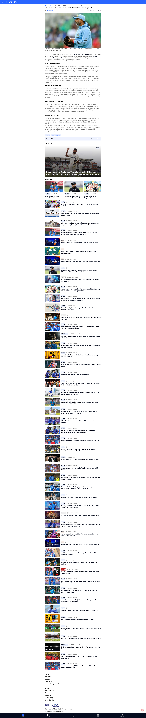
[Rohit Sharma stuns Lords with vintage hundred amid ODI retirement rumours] (52, 552)
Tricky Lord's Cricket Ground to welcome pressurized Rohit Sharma (81, 638)
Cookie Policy (49, 698)
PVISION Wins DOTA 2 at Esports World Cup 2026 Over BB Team (80, 459)
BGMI (62, 240)
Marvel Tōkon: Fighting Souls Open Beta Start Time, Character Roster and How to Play (79, 308)
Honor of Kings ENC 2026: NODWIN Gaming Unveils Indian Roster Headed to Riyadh (80, 214)
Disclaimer (48, 693)
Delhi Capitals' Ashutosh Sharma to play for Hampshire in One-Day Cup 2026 (81, 365)
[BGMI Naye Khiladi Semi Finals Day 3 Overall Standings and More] (52, 260)
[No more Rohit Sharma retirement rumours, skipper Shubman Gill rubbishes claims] (52, 477)
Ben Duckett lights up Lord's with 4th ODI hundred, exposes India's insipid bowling (79, 591)
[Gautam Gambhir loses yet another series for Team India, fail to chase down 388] (52, 571)
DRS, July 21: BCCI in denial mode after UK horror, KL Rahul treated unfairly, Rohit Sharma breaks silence (80, 299)
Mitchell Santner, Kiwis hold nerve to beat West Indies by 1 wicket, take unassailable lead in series (78, 450)
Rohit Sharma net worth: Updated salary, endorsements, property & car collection (81, 629)
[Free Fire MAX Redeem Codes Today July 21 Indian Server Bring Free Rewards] (52, 279)
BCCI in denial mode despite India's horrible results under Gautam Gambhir (80, 422)
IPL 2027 (47, 679)
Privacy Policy (49, 690)
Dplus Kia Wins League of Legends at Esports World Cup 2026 (79, 497)
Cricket (48, 135)
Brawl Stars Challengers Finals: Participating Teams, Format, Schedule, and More (79, 356)
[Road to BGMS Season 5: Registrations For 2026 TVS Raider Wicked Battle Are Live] (52, 251)
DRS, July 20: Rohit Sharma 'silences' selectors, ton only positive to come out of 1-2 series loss (80, 506)
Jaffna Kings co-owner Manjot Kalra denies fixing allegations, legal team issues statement (79, 601)
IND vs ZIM (48, 716)
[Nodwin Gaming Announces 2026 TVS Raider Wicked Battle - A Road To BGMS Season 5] (52, 534)
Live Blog (63, 569)
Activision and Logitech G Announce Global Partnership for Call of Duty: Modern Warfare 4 (80, 337)
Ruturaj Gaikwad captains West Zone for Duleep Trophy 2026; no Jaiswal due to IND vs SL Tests (80, 403)
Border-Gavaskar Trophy (81, 54)
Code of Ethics (49, 700)
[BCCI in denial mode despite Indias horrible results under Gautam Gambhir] (52, 421)
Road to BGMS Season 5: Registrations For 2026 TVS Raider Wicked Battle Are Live (79, 252)
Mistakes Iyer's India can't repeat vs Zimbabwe (75, 375)
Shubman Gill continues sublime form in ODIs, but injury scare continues (79, 563)
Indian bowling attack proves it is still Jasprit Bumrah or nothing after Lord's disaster (80, 582)
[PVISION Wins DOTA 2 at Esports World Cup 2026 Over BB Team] (52, 458)
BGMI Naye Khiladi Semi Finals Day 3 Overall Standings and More (80, 261)
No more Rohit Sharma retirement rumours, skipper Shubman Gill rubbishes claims (80, 478)
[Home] (12, 2)
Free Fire (63, 277)
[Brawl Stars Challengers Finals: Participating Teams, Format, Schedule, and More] (52, 355)
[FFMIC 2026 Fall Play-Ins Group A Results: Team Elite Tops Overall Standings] (52, 317)
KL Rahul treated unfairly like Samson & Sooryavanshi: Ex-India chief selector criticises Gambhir (80, 327)
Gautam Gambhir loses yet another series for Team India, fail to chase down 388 (80, 572)
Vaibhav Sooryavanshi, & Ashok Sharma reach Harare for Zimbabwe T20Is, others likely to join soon (78, 431)
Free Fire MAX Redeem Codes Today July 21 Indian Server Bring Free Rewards (80, 280)
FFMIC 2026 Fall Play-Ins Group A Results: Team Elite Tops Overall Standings (81, 318)
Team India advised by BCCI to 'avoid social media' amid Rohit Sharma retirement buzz (79, 667)
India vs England (56, 135)
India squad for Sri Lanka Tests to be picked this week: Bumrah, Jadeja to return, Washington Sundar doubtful (72, 173)
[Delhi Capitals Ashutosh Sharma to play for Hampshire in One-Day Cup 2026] (52, 364)
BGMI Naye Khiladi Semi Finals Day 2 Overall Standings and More (80, 544)
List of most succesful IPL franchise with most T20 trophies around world (79, 657)
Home (47, 674)
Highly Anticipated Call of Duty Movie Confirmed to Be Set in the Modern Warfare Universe (80, 648)
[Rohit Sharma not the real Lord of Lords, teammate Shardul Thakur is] (52, 468)
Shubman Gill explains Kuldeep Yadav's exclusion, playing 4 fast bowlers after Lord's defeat (80, 393)
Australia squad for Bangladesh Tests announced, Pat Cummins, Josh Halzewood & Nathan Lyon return (92, 197)
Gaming (63, 202)
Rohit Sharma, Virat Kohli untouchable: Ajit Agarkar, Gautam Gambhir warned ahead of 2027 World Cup (53, 197)
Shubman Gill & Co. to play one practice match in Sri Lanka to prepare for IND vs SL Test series (79, 412)
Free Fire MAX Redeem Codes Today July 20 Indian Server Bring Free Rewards (80, 516)
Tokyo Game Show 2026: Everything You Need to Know (77, 620)
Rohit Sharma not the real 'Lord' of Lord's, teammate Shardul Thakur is (79, 469)
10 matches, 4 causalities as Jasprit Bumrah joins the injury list (80, 610)
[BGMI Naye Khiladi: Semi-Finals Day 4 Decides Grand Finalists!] (52, 242)
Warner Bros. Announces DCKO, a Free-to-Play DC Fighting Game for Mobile (80, 205)
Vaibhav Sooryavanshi (52, 684)
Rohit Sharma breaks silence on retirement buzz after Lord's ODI (80, 440)
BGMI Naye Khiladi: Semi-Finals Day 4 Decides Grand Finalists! (79, 243)
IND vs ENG (48, 677)
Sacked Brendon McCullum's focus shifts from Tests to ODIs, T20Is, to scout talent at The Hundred (72, 197)
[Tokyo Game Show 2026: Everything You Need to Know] (52, 618)
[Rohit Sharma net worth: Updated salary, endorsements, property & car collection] (52, 628)
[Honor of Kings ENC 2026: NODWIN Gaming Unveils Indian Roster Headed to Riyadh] (52, 213)
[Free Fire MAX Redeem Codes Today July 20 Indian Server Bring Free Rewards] (52, 515)
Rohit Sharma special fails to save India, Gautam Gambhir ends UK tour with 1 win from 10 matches (80, 525)
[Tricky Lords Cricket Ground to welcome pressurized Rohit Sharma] (52, 637)
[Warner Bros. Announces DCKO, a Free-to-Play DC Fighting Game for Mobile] (52, 204)
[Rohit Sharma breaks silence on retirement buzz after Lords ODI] (52, 439)
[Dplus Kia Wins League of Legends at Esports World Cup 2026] (52, 496)
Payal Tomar (50, 10)
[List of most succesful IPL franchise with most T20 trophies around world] (52, 656)
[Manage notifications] (142, 710)
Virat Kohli (48, 681)
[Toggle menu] (2, 2)
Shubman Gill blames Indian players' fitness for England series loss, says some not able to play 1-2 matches (80, 488)
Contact (47, 688)
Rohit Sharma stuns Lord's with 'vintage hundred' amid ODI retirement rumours (78, 553)
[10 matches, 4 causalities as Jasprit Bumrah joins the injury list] (52, 609)
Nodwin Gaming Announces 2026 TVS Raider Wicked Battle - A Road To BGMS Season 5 (79, 535)
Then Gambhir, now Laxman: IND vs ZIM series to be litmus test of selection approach (81, 346)
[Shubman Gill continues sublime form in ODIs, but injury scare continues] (52, 562)
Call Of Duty (64, 334)
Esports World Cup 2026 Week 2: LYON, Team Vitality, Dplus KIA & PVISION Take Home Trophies (80, 384)
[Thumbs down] (52, 138)
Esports (63, 211)
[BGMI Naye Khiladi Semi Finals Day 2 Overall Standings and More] (52, 543)
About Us (48, 695)
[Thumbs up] (46, 138)
